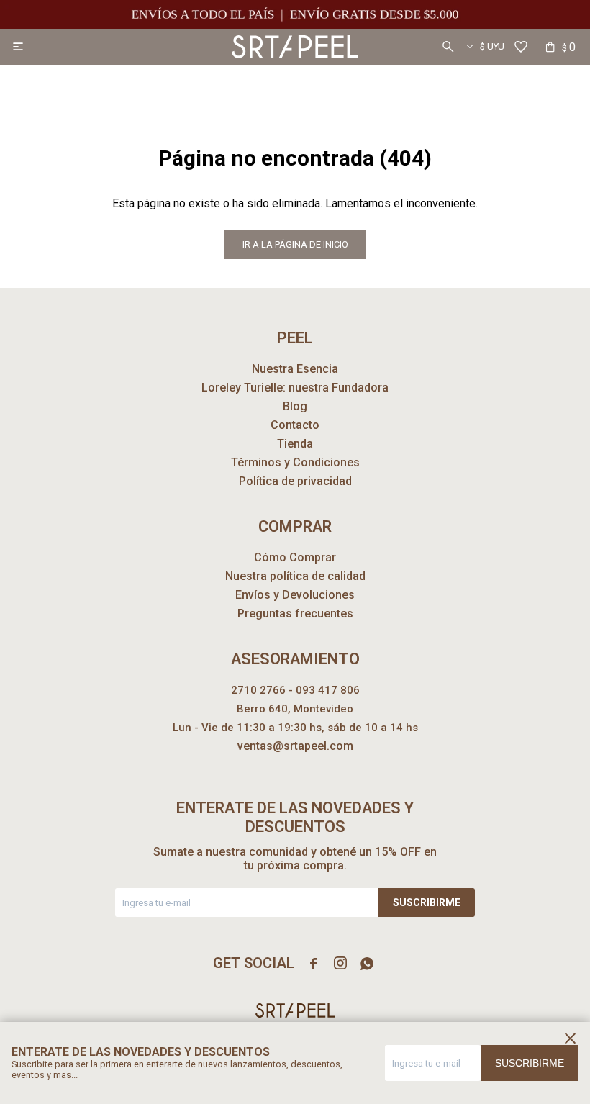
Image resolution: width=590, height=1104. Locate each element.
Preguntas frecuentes (295, 613)
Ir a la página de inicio (295, 244)
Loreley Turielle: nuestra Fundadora (295, 387)
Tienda (295, 444)
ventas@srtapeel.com (295, 746)
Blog (295, 406)
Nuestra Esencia (295, 369)
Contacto (295, 425)
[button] (448, 47)
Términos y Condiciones (295, 462)
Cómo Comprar (295, 557)
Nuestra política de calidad (295, 576)
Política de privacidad (295, 481)
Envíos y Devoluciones (295, 595)
